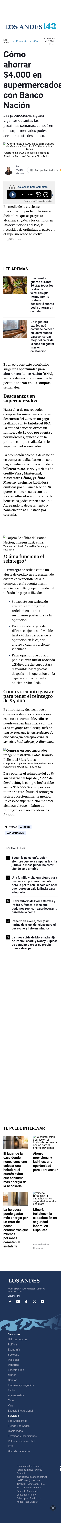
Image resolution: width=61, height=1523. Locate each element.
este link (45, 501)
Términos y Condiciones (22, 1436)
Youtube (42, 1301)
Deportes (13, 1364)
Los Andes (6, 41)
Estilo (11, 1390)
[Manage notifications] (53, 1508)
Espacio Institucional (20, 1410)
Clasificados (15, 1431)
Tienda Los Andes (18, 1426)
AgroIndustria (16, 1395)
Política (12, 1344)
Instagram (18, 1301)
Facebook (10, 1301)
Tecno (11, 1400)
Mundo (12, 1375)
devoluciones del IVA (23, 225)
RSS (10, 1446)
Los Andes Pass (17, 1420)
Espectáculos (16, 1370)
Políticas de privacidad (21, 1441)
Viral (10, 1405)
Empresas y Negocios (21, 1385)
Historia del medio (19, 1451)
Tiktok (26, 1301)
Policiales (13, 1359)
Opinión (12, 1380)
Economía (21, 41)
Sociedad (13, 1354)
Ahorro (25, 827)
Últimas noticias (17, 1339)
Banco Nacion (15, 832)
